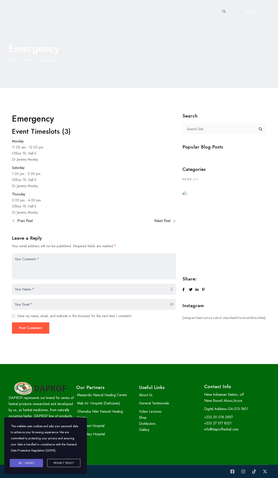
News (187, 179)
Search (260, 129)
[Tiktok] (254, 471)
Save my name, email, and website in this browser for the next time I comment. (74, 315)
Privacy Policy (64, 463)
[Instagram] (243, 471)
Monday (18, 141)
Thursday (18, 194)
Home (13, 60)
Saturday (18, 167)
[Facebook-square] (232, 471)
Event (28, 60)
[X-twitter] (265, 471)
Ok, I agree (26, 463)
